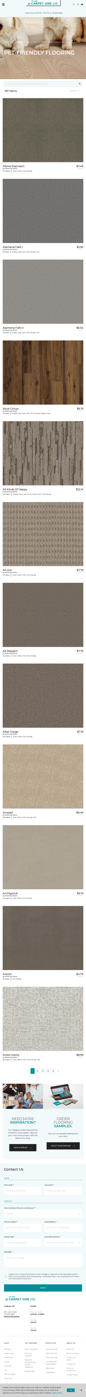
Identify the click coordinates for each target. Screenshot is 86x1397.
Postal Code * (9, 1237)
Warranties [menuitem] (50, 1368)
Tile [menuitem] (5, 1370)
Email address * (50, 1222)
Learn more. (57, 1393)
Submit (43, 1288)
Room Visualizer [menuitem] (31, 1349)
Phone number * (10, 1222)
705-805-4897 (57, 13)
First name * (9, 1185)
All (28, 42)
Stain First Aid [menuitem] (51, 1353)
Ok (71, 1390)
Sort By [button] (72, 91)
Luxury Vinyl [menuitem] (9, 1353)
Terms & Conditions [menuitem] (71, 1369)
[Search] (80, 84)
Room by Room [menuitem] (73, 1353)
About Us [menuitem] (70, 1349)
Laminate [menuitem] (8, 1366)
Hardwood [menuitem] (8, 1358)
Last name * (49, 1185)
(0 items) (82, 4)
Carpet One (8, 42)
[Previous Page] (27, 1071)
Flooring (20, 42)
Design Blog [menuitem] (30, 1371)
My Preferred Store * (52, 1237)
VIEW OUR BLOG (20, 1148)
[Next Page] (58, 1071)
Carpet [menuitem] (7, 1362)
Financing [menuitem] (8, 1378)
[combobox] (41, 84)
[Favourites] (78, 4)
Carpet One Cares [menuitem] (71, 1359)
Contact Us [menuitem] (71, 1364)
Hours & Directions (12, 1316)
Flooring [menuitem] (7, 1349)
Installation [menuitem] (50, 1372)
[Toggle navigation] (3, 4)
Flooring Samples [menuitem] (28, 1354)
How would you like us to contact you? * (19, 1208)
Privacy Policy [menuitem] (72, 1375)
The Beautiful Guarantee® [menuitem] (51, 1363)
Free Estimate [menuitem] (9, 1374)
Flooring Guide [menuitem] (52, 1358)
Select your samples (61, 1146)
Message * (8, 1252)
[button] (74, 4)
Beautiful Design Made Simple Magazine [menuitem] (30, 1363)
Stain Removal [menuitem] (51, 1349)
